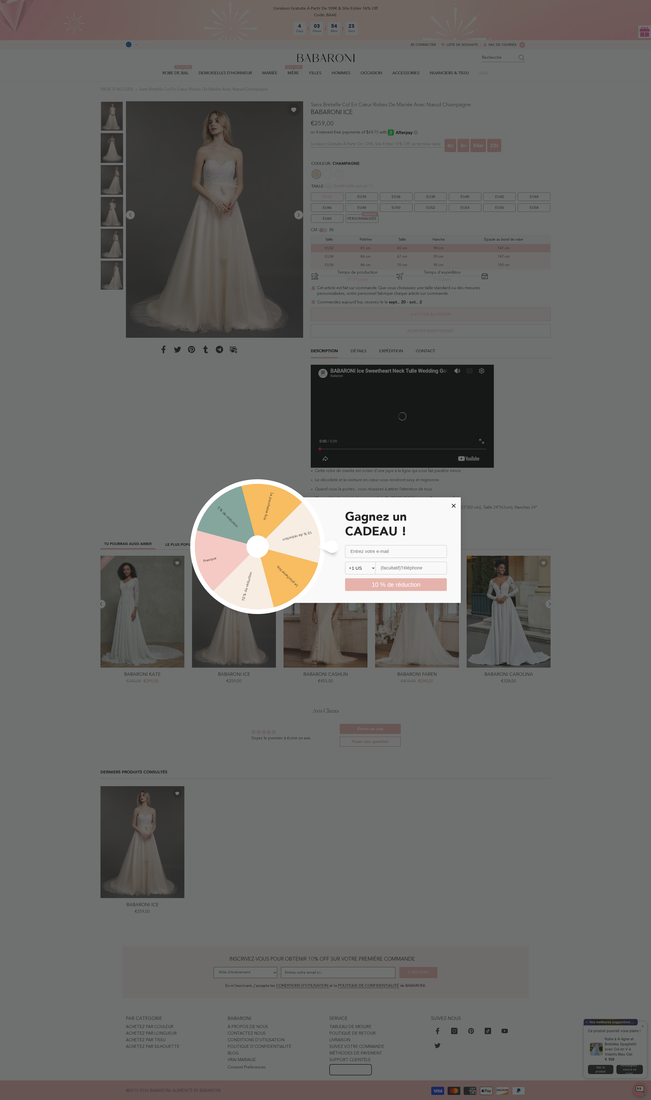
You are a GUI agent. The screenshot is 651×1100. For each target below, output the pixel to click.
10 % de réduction (396, 584)
